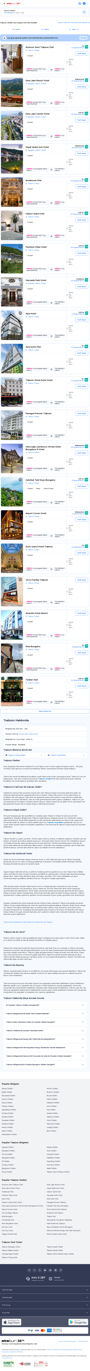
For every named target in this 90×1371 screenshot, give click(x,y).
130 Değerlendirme (77, 214)
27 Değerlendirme (78, 314)
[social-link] (29, 1270)
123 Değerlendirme (77, 281)
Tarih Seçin (81, 53)
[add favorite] (20, 47)
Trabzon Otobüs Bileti (16, 755)
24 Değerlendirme (77, 547)
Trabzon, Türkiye (33, 50)
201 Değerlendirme (77, 447)
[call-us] (80, 3)
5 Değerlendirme (78, 514)
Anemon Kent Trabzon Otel (28, 734)
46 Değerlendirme (78, 147)
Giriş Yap (83, 38)
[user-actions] (84, 3)
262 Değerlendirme (77, 247)
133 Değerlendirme (77, 181)
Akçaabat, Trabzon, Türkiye (37, 83)
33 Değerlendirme (77, 81)
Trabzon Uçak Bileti (58, 755)
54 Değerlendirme (77, 380)
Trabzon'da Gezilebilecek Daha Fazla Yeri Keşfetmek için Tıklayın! (28, 922)
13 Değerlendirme (78, 480)
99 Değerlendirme (77, 114)
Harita (17, 29)
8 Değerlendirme (78, 647)
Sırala (74, 29)
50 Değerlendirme (77, 347)
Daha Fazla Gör (45, 711)
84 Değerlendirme (77, 680)
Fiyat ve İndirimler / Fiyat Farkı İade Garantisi (72, 22)
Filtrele (46, 29)
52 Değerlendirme (78, 48)
